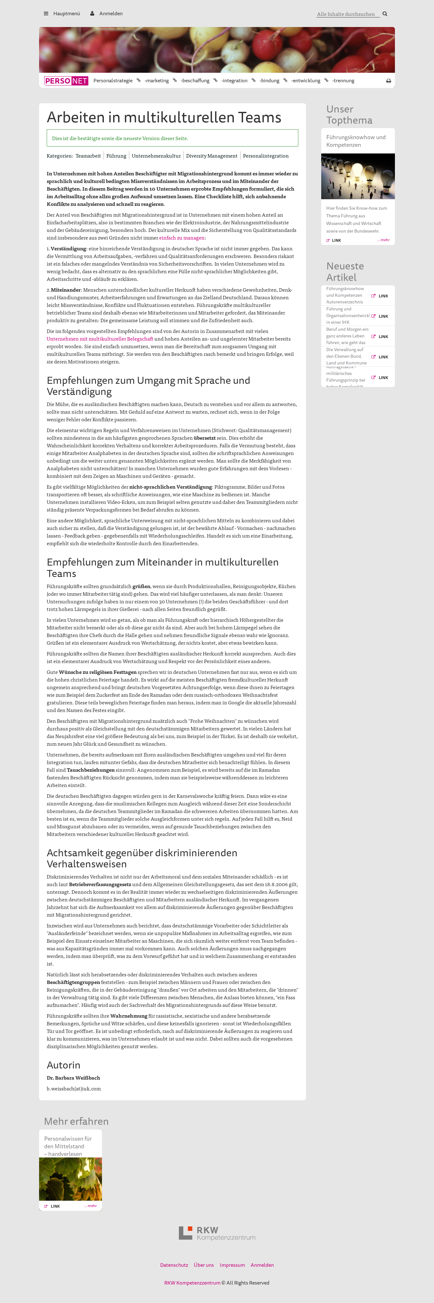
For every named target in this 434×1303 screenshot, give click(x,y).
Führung (116, 155)
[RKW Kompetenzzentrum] (217, 1233)
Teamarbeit (88, 155)
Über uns (204, 1265)
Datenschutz (174, 1265)
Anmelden (111, 13)
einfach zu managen (182, 237)
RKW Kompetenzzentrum (192, 1283)
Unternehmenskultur (156, 155)
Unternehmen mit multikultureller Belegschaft (100, 338)
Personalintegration (266, 155)
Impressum (232, 1265)
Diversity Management (212, 155)
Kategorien (59, 155)
